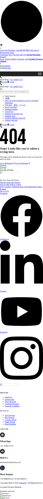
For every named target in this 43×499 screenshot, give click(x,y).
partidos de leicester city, (14, 114)
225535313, (9, 112)
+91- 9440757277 (16, 80)
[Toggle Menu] (40, 74)
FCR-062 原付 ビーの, (15, 105)
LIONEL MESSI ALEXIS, (15, 118)
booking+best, (10, 116)
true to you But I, (11, 107)
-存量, (7, 98)
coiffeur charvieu (11, 120)
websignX (22, 483)
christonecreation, (11, 109)
